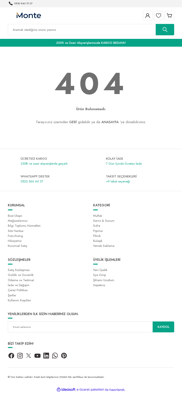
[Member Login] (147, 15)
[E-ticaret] (90, 390)
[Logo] (28, 15)
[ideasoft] (66, 390)
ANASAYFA (110, 122)
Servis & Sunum (103, 220)
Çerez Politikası (18, 290)
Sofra (96, 225)
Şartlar (12, 295)
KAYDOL (163, 327)
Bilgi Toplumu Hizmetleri (24, 225)
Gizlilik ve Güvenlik (21, 275)
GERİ (73, 122)
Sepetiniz (99, 285)
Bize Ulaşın (15, 215)
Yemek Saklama (103, 246)
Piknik (97, 236)
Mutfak (97, 215)
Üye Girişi (99, 275)
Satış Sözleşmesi (19, 270)
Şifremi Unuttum (103, 280)
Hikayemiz (15, 241)
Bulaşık (97, 241)
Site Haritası (15, 231)
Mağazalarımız (17, 220)
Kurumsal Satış (17, 246)
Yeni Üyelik (100, 270)
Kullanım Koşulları (19, 300)
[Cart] (169, 15)
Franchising (15, 236)
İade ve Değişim (18, 285)
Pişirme (98, 231)
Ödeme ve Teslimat (21, 280)
